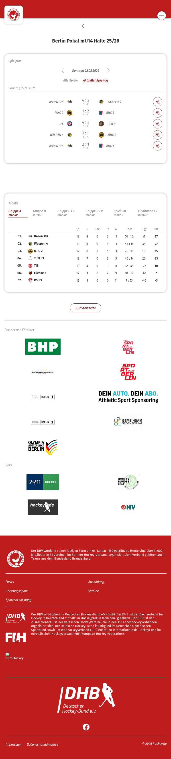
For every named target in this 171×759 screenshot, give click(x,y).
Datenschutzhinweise (42, 744)
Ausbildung (96, 581)
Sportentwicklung (18, 599)
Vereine (93, 590)
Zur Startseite (85, 307)
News (10, 581)
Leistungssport (16, 590)
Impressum (13, 744)
